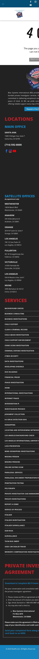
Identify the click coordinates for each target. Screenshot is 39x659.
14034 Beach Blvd (11, 207)
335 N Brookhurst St (12, 219)
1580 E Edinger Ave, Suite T (15, 136)
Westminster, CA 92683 (13, 210)
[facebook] (30, 2)
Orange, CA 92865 (11, 233)
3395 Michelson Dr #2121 (14, 289)
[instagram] (35, 2)
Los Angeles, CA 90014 (13, 245)
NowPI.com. (16, 649)
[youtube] (30, 5)
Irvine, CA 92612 (11, 292)
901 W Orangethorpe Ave (14, 254)
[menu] (3, 4)
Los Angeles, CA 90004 (13, 280)
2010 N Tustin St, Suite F (14, 231)
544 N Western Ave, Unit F (14, 277)
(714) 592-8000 (13, 144)
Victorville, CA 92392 (12, 268)
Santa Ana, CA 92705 (12, 139)
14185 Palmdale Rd (12, 265)
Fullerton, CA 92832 (12, 257)
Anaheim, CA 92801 (12, 222)
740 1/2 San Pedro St (12, 242)
